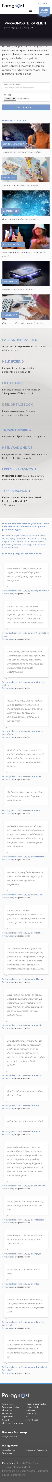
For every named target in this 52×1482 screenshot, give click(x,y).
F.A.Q (28, 1416)
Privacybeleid (32, 1420)
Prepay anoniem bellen (36, 1404)
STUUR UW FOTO (27, 107)
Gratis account (32, 1413)
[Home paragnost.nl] (16, 1396)
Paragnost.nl (9, 1463)
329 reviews (8, 504)
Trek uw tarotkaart (11, 185)
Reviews (6, 289)
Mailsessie (30, 1410)
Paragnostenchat (9, 1436)
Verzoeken (7, 1413)
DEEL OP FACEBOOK (17, 404)
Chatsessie (7, 1410)
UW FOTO (7, 95)
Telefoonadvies (9, 152)
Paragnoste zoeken (10, 1407)
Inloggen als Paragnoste (36, 1450)
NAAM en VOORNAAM (12, 84)
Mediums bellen (33, 1407)
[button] (30, 10)
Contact (5, 1420)
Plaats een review (10, 323)
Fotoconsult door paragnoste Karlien (20, 252)
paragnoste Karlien (27, 50)
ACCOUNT (44, 11)
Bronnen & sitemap (14, 1432)
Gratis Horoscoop (10, 219)
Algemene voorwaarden (12, 1423)
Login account (8, 1416)
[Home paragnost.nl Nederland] (13, 6)
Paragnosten (8, 1404)
